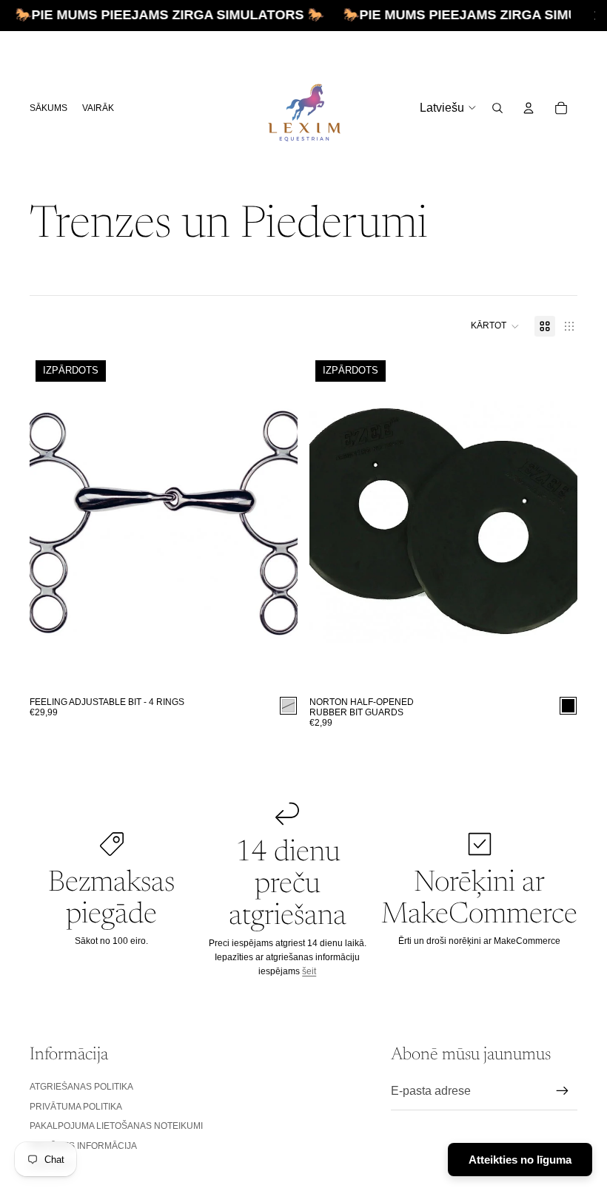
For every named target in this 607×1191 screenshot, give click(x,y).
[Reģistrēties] (562, 1091)
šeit (309, 971)
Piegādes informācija (83, 1146)
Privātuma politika (76, 1106)
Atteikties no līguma (520, 1159)
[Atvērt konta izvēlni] (528, 108)
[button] (495, 326)
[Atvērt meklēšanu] (497, 108)
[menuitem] (98, 108)
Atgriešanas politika (81, 1087)
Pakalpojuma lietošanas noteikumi (116, 1126)
